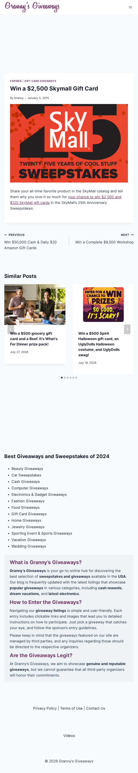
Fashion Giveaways (28, 501)
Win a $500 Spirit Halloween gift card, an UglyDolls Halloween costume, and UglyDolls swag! (99, 344)
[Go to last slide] (11, 329)
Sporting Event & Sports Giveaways (42, 533)
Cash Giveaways (26, 481)
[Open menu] (130, 7)
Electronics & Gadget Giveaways (39, 494)
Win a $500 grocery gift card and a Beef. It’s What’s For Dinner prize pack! (34, 338)
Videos (69, 735)
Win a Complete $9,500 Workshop (104, 238)
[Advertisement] (69, 48)
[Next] (127, 329)
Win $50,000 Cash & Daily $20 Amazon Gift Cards (30, 241)
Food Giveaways (26, 507)
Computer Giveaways (30, 488)
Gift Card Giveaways (40, 80)
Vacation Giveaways (29, 540)
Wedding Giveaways (29, 546)
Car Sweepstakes (26, 475)
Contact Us (95, 708)
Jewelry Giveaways (28, 527)
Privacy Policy (45, 708)
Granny (19, 98)
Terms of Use (71, 708)
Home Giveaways (26, 520)
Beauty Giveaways (27, 469)
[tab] (62, 378)
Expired (16, 80)
